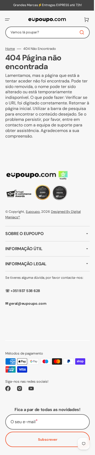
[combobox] (45, 32)
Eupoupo (33, 211)
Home (10, 49)
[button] (7, 19)
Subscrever (45, 439)
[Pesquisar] (79, 32)
